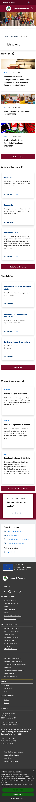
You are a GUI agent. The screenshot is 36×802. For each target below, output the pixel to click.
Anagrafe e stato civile (11, 628)
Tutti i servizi (18, 367)
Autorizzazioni (9, 673)
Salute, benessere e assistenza (14, 670)
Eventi (6, 703)
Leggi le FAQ (8, 758)
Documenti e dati (10, 619)
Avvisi (5, 73)
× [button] (34, 771)
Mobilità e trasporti (10, 649)
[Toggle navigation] (4, 8)
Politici (6, 613)
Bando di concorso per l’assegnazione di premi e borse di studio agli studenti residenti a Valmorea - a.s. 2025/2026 (17, 81)
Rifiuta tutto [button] (18, 794)
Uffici (6, 606)
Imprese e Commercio (11, 637)
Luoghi (6, 700)
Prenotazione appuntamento (13, 752)
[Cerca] (32, 8)
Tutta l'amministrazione (18, 267)
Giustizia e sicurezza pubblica (13, 661)
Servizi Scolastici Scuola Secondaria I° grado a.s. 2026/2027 (13, 143)
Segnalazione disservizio (12, 755)
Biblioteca (7, 390)
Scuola (6, 421)
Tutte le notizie (18, 157)
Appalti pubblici (9, 640)
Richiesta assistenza (11, 761)
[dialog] (18, 785)
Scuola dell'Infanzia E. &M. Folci (17, 457)
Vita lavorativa (9, 634)
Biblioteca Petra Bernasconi (15, 393)
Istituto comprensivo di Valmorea (17, 424)
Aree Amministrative (11, 603)
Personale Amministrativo (12, 616)
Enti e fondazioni (9, 609)
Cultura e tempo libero (11, 631)
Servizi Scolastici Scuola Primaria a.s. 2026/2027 (17, 113)
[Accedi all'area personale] (28, 2)
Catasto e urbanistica (11, 643)
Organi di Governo (10, 600)
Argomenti (14, 36)
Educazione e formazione (12, 658)
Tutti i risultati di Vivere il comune (18, 489)
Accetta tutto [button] (18, 790)
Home (6, 36)
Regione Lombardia (9, 2)
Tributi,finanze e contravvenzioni (15, 664)
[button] (18, 799)
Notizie (6, 685)
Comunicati (8, 688)
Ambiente (7, 667)
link (8, 786)
